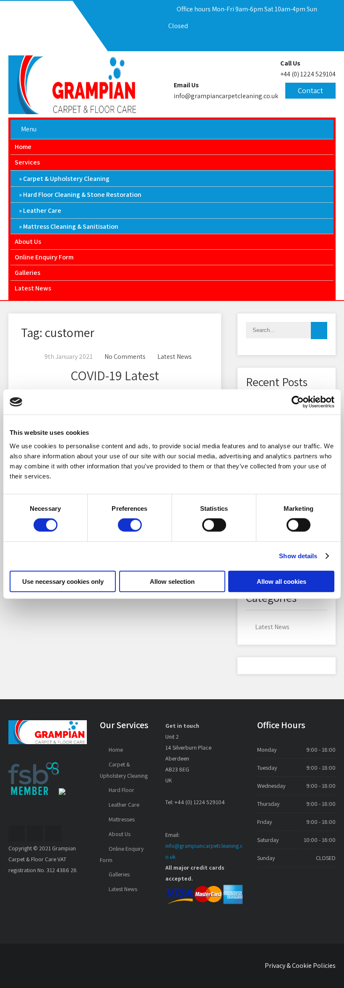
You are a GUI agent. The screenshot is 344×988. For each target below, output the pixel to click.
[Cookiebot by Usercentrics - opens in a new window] (297, 402)
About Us (28, 241)
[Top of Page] (323, 969)
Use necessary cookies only (63, 581)
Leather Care (42, 210)
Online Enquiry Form (44, 257)
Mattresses (122, 819)
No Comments (125, 356)
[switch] (130, 525)
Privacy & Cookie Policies (300, 965)
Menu (28, 129)
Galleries (27, 272)
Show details (298, 555)
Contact (310, 90)
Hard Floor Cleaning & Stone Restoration (82, 194)
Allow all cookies (281, 581)
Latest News (33, 288)
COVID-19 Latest (114, 375)
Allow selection (172, 581)
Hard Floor (121, 790)
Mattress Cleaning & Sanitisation (70, 226)
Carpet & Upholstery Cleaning (66, 178)
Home (23, 146)
